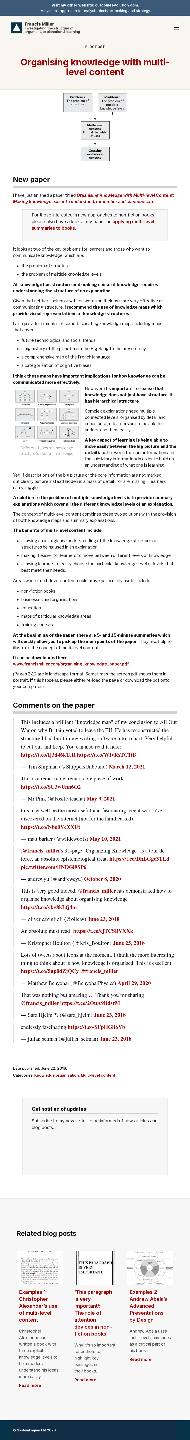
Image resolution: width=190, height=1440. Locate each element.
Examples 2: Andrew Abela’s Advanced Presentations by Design (148, 1306)
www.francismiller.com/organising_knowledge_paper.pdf (71, 664)
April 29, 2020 (134, 983)
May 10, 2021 (105, 839)
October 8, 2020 (102, 879)
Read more (30, 1385)
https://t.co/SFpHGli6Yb (96, 1027)
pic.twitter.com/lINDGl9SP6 (53, 867)
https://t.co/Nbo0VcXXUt (50, 827)
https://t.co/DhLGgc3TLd (139, 858)
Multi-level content (98, 1075)
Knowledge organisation (56, 1075)
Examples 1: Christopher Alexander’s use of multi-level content (38, 1306)
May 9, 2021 (101, 798)
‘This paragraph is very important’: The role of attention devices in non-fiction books (93, 1313)
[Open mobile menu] (176, 27)
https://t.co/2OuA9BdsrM (90, 1003)
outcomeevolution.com (116, 5)
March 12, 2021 (127, 766)
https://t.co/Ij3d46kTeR (48, 755)
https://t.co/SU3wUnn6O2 (51, 787)
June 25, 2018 (129, 943)
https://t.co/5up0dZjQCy (50, 971)
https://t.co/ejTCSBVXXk (103, 931)
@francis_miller (41, 850)
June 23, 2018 (104, 919)
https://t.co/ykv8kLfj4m (49, 907)
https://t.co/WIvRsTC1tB (106, 755)
